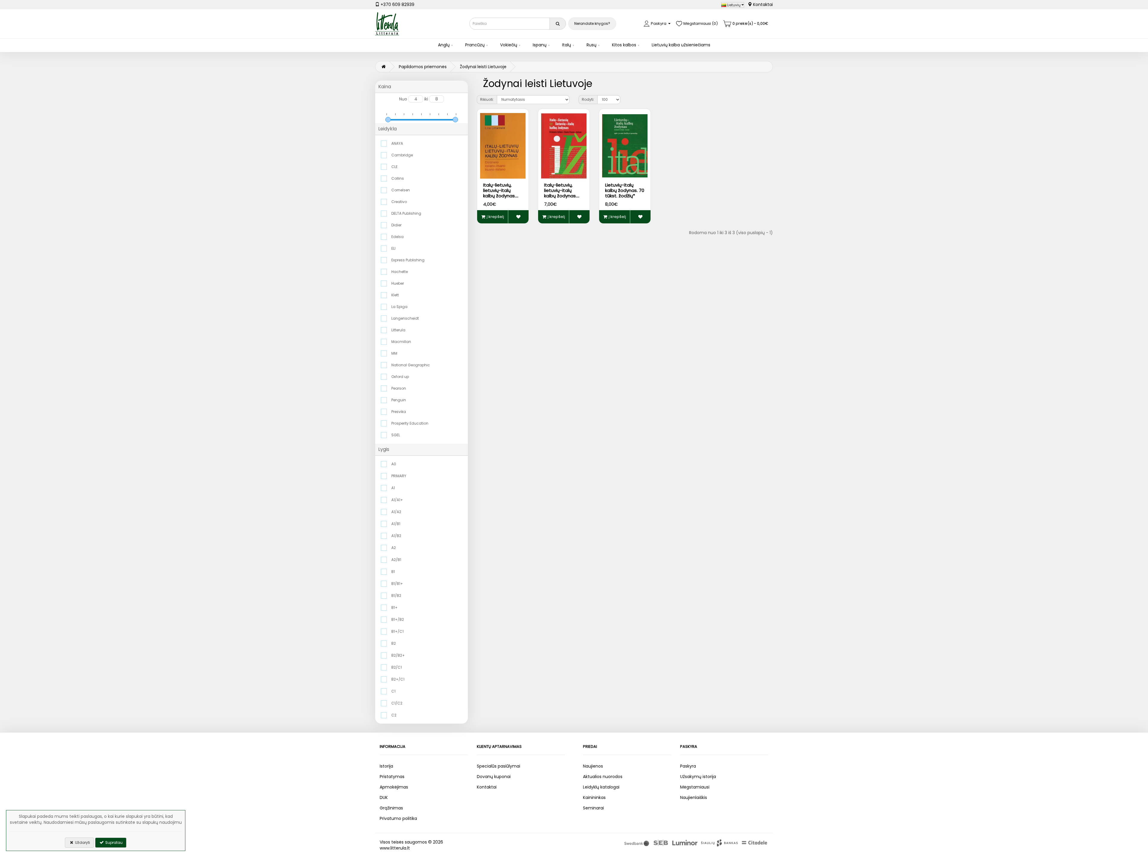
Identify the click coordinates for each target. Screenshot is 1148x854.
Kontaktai (762, 4)
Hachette (399, 271)
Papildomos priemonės (423, 67)
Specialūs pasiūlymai (498, 766)
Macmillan (401, 341)
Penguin (398, 399)
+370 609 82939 (396, 4)
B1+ (394, 607)
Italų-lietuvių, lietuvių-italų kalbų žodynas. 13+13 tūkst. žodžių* (499, 196)
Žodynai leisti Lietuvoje (483, 67)
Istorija (386, 766)
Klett (395, 295)
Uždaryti (82, 842)
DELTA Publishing (406, 213)
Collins (397, 178)
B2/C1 (396, 667)
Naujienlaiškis (693, 797)
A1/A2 (396, 511)
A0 (393, 463)
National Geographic (410, 364)
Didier (396, 225)
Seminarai (593, 808)
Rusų (591, 45)
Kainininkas (594, 797)
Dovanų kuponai (494, 777)
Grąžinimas (391, 808)
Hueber (397, 283)
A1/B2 (396, 535)
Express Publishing (408, 260)
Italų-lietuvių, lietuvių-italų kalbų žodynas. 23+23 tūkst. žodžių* (560, 196)
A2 (393, 547)
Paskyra (688, 766)
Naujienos (593, 766)
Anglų (444, 45)
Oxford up (400, 376)
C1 (393, 691)
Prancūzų (475, 45)
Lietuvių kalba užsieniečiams (681, 45)
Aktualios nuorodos (602, 777)
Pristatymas (392, 777)
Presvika (398, 411)
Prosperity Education (409, 423)
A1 (393, 487)
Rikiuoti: (487, 99)
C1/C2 (396, 703)
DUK (384, 797)
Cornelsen (400, 190)
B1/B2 (396, 595)
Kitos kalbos (624, 45)
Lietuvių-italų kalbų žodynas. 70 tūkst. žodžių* (624, 190)
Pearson (398, 388)
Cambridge (402, 155)
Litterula (398, 330)
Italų (566, 45)
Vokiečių (508, 45)
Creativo (399, 201)
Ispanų (539, 45)
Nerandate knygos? (592, 23)
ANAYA (397, 143)
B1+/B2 (397, 619)
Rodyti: (588, 99)
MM (394, 353)
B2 (393, 643)
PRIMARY (398, 475)
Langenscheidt (405, 318)
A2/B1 (396, 559)
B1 (393, 571)
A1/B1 (395, 523)
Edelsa (397, 236)
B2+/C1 (397, 679)
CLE (394, 166)
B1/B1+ (397, 583)
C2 (393, 715)
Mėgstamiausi (694, 787)
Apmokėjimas (394, 787)
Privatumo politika (398, 818)
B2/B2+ (398, 655)
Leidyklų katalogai (601, 787)
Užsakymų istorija (698, 777)
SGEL (395, 434)
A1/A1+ (397, 499)
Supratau (113, 842)
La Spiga (399, 306)
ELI (393, 248)
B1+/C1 (397, 631)
